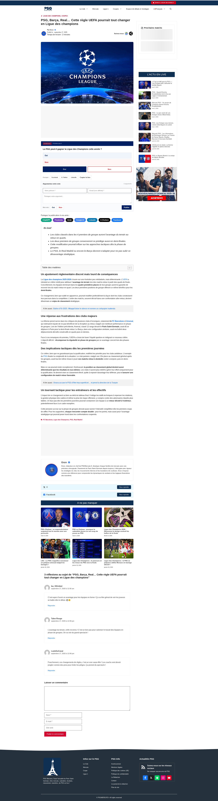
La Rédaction (115, 777)
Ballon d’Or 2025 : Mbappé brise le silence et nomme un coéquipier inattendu (84, 309)
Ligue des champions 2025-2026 (57, 279)
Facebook (55, 177)
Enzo (52, 30)
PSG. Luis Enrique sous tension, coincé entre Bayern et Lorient (163, 124)
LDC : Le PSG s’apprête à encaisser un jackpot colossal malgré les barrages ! (54, 562)
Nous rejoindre (124, 487)
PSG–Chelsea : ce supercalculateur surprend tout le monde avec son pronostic (54, 531)
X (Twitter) (104, 220)
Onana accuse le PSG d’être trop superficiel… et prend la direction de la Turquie (85, 383)
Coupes (116, 9)
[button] (170, 9)
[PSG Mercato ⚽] (48, 9)
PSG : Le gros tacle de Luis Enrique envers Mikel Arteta (161, 114)
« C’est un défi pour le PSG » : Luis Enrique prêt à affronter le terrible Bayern (162, 83)
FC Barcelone (118, 321)
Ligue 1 (105, 9)
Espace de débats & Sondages (137, 9)
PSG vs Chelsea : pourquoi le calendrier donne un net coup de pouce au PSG (85, 531)
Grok (69, 220)
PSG (45, 356)
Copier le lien (85, 177)
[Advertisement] (87, 122)
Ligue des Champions (61, 420)
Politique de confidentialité (120, 774)
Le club (82, 9)
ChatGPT (46, 220)
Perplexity (59, 220)
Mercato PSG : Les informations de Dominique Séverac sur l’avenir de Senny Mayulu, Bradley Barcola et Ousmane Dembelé (163, 136)
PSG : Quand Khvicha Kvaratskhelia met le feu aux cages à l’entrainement (161, 94)
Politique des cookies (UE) (120, 770)
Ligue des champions (52, 16)
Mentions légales (116, 767)
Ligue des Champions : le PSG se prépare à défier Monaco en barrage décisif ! (118, 562)
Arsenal (129, 321)
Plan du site (115, 787)
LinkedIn (73, 177)
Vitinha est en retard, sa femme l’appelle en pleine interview (162, 146)
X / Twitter (64, 177)
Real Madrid (78, 420)
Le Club (85, 764)
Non (46, 162)
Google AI (80, 220)
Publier (126, 207)
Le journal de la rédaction (119, 784)
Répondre (51, 605)
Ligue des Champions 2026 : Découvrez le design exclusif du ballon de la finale (116, 531)
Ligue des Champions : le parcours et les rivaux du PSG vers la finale (87, 562)
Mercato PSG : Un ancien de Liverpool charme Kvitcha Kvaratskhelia (161, 104)
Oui (46, 155)
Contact (113, 781)
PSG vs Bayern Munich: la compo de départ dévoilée (163, 156)
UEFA (125, 279)
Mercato (95, 9)
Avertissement (116, 764)
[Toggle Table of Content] (128, 268)
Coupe (85, 770)
